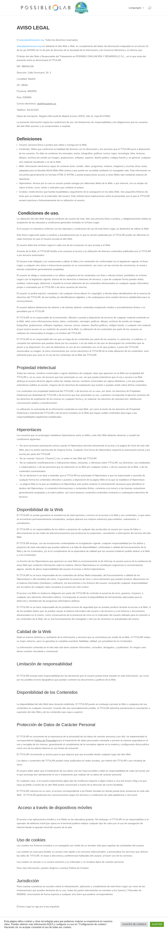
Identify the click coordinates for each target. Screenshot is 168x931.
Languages (135, 8)
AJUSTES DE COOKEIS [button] (134, 924)
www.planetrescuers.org (31, 40)
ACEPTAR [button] (157, 924)
